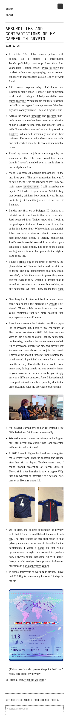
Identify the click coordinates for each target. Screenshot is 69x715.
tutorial (13, 215)
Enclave (13, 134)
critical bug (25, 261)
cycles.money (16, 552)
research (51, 115)
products (36, 115)
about (9, 15)
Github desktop (17, 432)
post (15, 224)
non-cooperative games (36, 565)
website (53, 303)
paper (41, 547)
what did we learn (34, 679)
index (9, 9)
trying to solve (50, 67)
